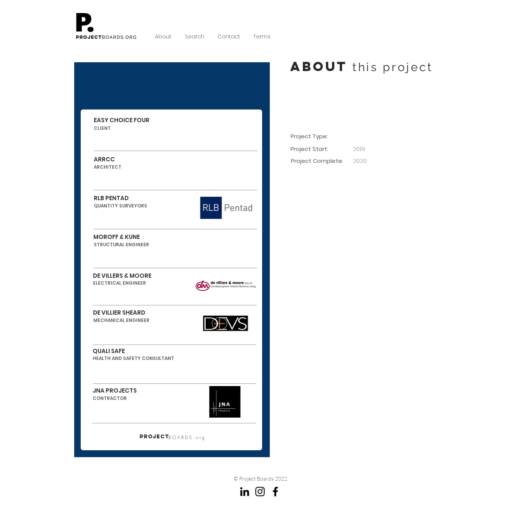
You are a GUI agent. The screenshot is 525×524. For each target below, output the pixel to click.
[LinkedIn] (244, 491)
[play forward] (434, 315)
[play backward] (306, 315)
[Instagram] (260, 491)
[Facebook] (275, 491)
